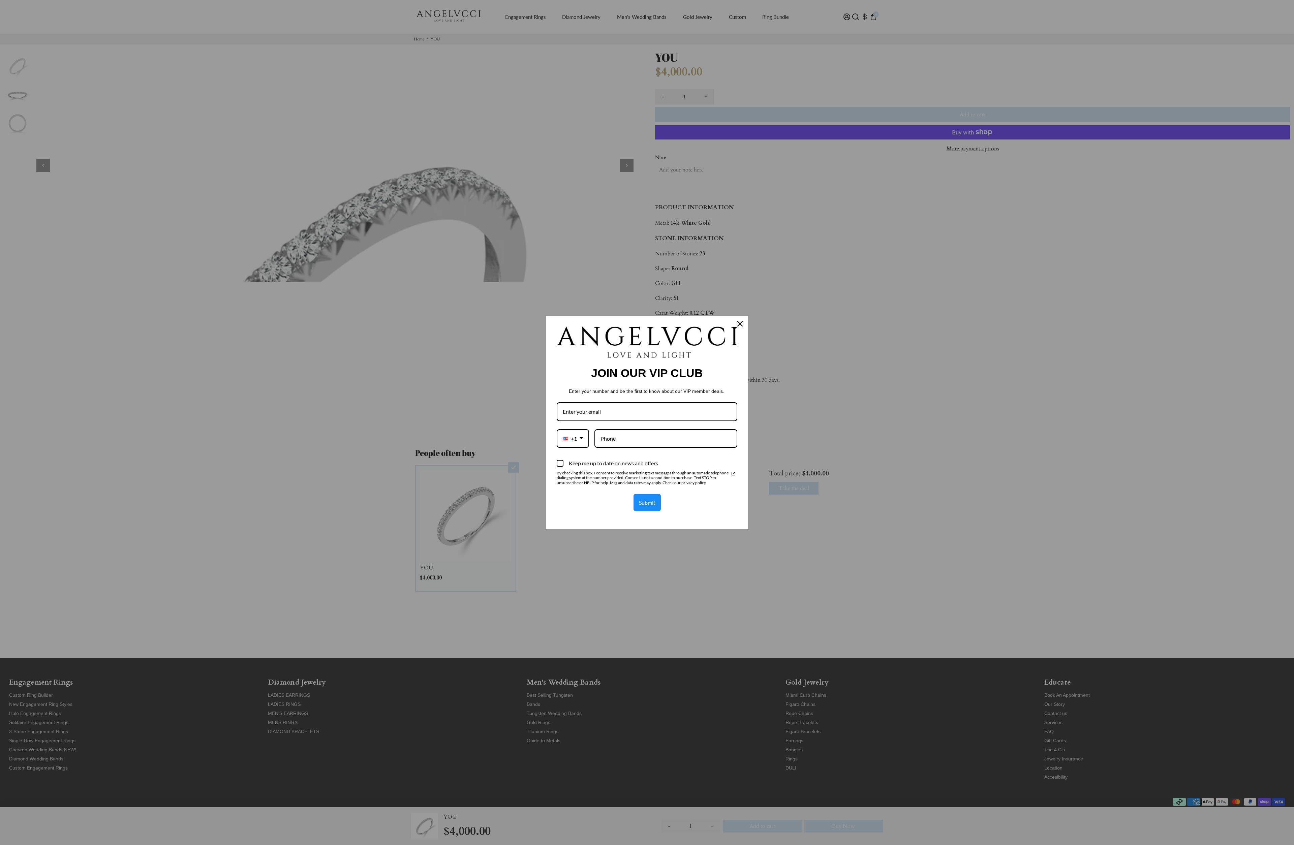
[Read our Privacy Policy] (733, 474)
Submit (647, 502)
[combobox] (573, 438)
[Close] (740, 324)
